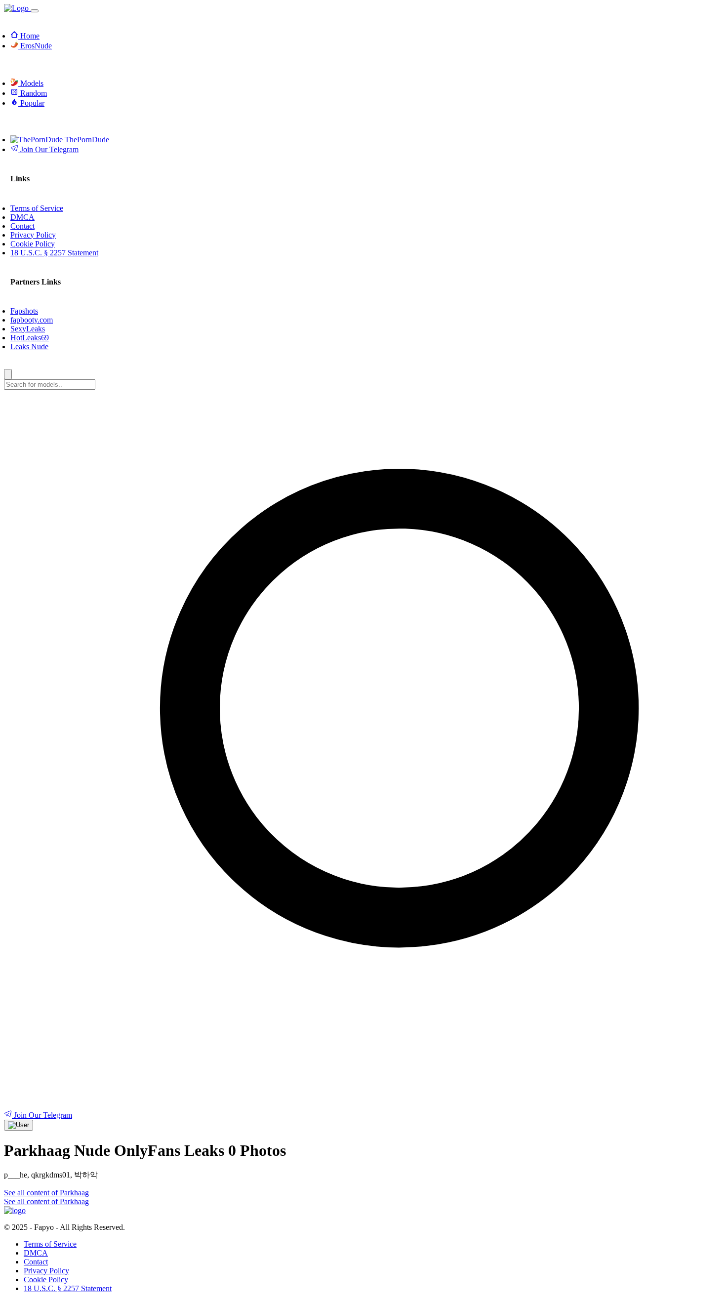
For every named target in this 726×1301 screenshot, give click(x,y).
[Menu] (35, 10)
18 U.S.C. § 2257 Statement (68, 1288)
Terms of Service (50, 1244)
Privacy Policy (46, 1270)
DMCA (36, 1253)
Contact (36, 1262)
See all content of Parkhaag (46, 1192)
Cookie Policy (46, 1279)
